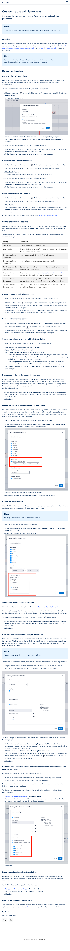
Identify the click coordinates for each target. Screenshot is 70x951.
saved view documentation (48, 48)
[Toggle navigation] (67, 2)
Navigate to (16, 796)
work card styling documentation (25, 907)
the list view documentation (47, 215)
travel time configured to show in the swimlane (48, 273)
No (11, 920)
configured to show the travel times (48, 607)
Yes (4, 920)
